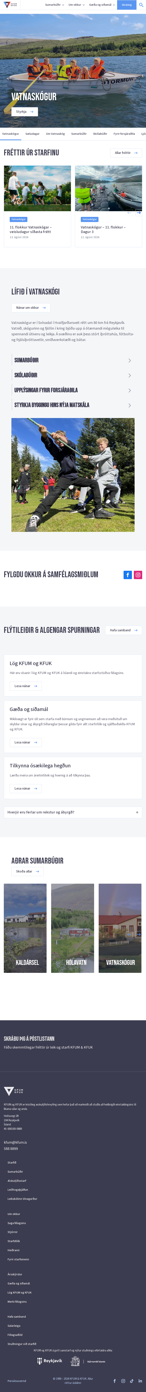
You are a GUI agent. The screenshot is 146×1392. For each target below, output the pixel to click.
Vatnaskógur (10, 134)
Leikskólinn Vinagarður (22, 1199)
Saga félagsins (17, 1223)
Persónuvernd (17, 1381)
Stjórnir (13, 1232)
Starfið (12, 1163)
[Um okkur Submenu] (84, 5)
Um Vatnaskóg (55, 134)
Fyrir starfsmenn (18, 1259)
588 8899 (11, 1148)
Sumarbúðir (53, 5)
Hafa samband (17, 1317)
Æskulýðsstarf (17, 1181)
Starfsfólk (14, 1241)
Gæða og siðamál (100, 5)
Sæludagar (32, 134)
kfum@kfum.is (15, 1142)
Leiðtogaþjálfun (18, 1190)
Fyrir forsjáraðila (124, 134)
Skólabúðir (100, 134)
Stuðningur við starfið (22, 1344)
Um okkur (75, 5)
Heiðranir (14, 1250)
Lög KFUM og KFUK (20, 1292)
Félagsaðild (15, 1335)
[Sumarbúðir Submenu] (63, 5)
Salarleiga (14, 1326)
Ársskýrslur (15, 1274)
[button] (138, 212)
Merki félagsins (17, 1302)
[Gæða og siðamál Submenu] (114, 5)
